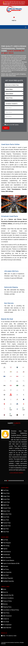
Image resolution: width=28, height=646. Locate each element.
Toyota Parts (6, 502)
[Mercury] (23, 390)
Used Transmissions (13, 189)
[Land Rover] (17, 385)
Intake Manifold (7, 627)
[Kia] (11, 385)
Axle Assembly (7, 557)
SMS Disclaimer (7, 616)
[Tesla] (4, 409)
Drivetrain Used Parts (14, 642)
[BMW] (17, 367)
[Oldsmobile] (23, 394)
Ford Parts (5, 490)
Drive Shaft (6, 622)
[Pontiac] (11, 399)
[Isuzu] (17, 381)
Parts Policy (6, 613)
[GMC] (11, 376)
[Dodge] (4, 381)
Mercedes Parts (7, 514)
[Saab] (23, 399)
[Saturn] (4, 404)
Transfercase (6, 554)
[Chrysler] (23, 376)
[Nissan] (17, 394)
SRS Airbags (9, 191)
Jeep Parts (6, 529)
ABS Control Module (8, 560)
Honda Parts (6, 499)
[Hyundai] (23, 372)
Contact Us (6, 619)
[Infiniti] (11, 381)
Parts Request (7, 543)
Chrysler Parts (7, 508)
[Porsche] (17, 399)
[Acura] (4, 367)
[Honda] (17, 372)
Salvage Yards (20, 251)
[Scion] (11, 404)
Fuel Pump (6, 569)
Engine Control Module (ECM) (11, 563)
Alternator (5, 566)
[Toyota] (11, 409)
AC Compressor (7, 625)
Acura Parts (6, 517)
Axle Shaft (5, 575)
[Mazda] (11, 390)
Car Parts (5, 540)
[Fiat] (4, 415)
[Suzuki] (23, 404)
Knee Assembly (7, 572)
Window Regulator (8, 578)
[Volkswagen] (17, 409)
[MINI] (4, 394)
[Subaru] (17, 404)
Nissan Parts (6, 511)
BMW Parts (6, 505)
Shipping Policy (7, 607)
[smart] (17, 415)
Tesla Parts (6, 532)
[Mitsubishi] (11, 394)
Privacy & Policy (7, 601)
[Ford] (4, 376)
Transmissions (7, 551)
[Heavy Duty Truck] (17, 376)
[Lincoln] (4, 390)
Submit (6, 128)
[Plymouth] (4, 399)
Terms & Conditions (8, 598)
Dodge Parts (6, 496)
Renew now (6, 4)
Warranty (5, 604)
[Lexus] (23, 385)
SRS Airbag (6, 546)
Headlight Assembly (8, 581)
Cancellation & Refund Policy (11, 610)
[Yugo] (23, 415)
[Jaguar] (23, 381)
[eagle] (11, 415)
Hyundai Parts (7, 526)
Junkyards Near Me (8, 595)
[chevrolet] (11, 372)
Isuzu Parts (6, 520)
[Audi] (11, 367)
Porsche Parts (6, 523)
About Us (5, 592)
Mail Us (14, 20)
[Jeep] (4, 385)
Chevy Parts (6, 493)
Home (4, 589)
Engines (5, 549)
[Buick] (4, 372)
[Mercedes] (17, 390)
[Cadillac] (23, 367)
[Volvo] (23, 409)
